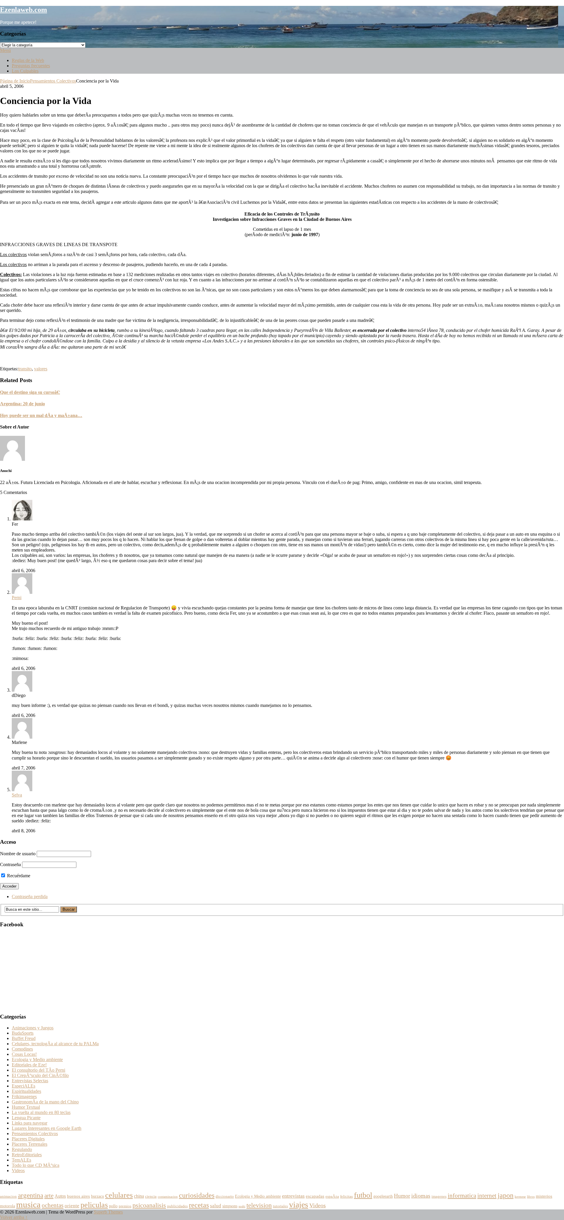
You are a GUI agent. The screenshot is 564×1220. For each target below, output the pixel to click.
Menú (5, 50)
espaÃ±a (332, 1196)
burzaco (97, 1196)
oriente (72, 1206)
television (259, 1205)
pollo (113, 1206)
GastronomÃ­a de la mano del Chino (45, 1101)
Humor (402, 1196)
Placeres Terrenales (29, 1144)
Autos (60, 1196)
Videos (18, 1170)
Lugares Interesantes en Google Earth (46, 1128)
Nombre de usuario (18, 853)
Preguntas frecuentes (31, 65)
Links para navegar (29, 1122)
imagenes (439, 1196)
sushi (242, 1206)
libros (531, 1196)
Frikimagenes (24, 1096)
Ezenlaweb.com (23, 10)
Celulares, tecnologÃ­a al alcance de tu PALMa (55, 1043)
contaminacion (168, 1196)
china (139, 1196)
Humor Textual (26, 1107)
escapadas (315, 1196)
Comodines (22, 1048)
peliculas (94, 1205)
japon (505, 1195)
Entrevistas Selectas (30, 1080)
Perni (16, 597)
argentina (30, 1195)
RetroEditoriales (27, 1154)
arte (48, 1195)
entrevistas (293, 1196)
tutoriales (280, 1206)
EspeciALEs (23, 1085)
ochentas (52, 1205)
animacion (8, 1196)
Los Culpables (25, 70)
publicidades (177, 1206)
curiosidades (196, 1195)
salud (215, 1206)
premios (125, 1206)
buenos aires (78, 1196)
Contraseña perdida (30, 896)
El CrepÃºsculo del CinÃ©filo (40, 1075)
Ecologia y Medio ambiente (37, 1059)
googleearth (383, 1196)
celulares (119, 1195)
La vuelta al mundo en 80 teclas (41, 1112)
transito (25, 368)
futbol (363, 1195)
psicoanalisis (149, 1205)
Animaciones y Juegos (32, 1027)
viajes (298, 1204)
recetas (199, 1205)
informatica (462, 1195)
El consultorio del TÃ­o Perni (38, 1070)
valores (40, 368)
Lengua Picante (26, 1117)
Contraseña (10, 864)
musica (28, 1204)
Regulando (22, 1149)
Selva (17, 794)
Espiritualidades (26, 1091)
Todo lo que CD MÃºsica (35, 1165)
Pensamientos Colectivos (53, 80)
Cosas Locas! (24, 1054)
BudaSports (22, 1033)
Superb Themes (108, 1211)
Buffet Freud (24, 1038)
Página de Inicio (15, 80)
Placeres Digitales (28, 1138)
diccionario (225, 1196)
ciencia (151, 1196)
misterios (544, 1196)
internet (486, 1195)
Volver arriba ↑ (14, 1217)
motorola (7, 1206)
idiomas (420, 1196)
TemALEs (21, 1159)
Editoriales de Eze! (29, 1064)
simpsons (229, 1206)
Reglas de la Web (28, 60)
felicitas (346, 1196)
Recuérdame (18, 875)
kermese (520, 1196)
